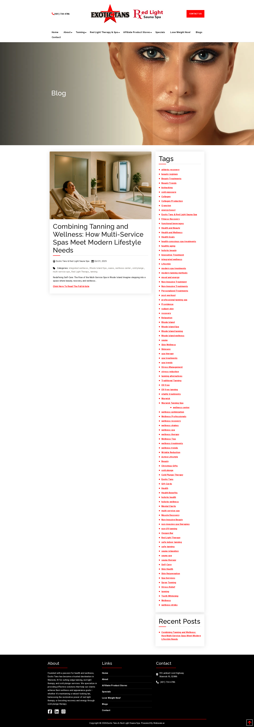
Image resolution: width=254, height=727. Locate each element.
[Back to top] (249, 722)
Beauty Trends (168, 183)
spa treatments (169, 358)
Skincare (166, 349)
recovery (166, 313)
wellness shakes (170, 425)
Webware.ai (158, 723)
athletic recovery (170, 169)
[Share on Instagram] (64, 712)
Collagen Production (172, 201)
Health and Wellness (171, 232)
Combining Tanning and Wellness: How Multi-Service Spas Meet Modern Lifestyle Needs (98, 238)
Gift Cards (166, 484)
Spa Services (168, 578)
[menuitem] (55, 32)
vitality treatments (171, 394)
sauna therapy (168, 560)
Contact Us (195, 14)
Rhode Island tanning (172, 331)
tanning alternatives (171, 376)
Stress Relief (168, 587)
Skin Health (167, 569)
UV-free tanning (169, 389)
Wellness (166, 600)
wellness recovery (171, 421)
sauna (111, 268)
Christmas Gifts (169, 466)
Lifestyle (166, 264)
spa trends (167, 362)
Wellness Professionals (173, 416)
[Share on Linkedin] (57, 712)
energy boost (168, 210)
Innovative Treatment (172, 255)
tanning (93, 271)
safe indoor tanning (171, 542)
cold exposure (168, 192)
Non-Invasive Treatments (174, 286)
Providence (167, 304)
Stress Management (172, 367)
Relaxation (166, 318)
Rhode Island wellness (172, 335)
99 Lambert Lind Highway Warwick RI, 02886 (171, 675)
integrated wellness (78, 268)
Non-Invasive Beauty (172, 519)
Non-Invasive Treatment (174, 282)
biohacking (167, 187)
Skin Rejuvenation (170, 573)
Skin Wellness (168, 344)
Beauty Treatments (171, 178)
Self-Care (166, 564)
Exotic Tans (167, 479)
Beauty (165, 461)
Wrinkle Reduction (170, 452)
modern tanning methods (174, 273)
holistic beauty (169, 250)
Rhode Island (168, 322)
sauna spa (166, 555)
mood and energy (170, 277)
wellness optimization (172, 412)
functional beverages (172, 223)
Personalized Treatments (174, 291)
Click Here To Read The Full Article (71, 286)
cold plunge (138, 268)
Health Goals (168, 237)
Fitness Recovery (170, 219)
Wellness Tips (168, 439)
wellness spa (168, 430)
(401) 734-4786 (61, 14)
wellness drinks (169, 605)
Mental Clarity (168, 506)
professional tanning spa (174, 300)
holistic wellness (170, 502)
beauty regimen (169, 174)
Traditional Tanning (171, 380)
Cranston (166, 205)
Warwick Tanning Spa (172, 403)
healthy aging (168, 246)
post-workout (168, 295)
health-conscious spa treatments (178, 241)
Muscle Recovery (170, 515)
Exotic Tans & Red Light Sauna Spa (179, 214)
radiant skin (167, 309)
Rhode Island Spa (98, 268)
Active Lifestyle (169, 457)
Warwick (165, 398)
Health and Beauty (170, 228)
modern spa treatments (173, 268)
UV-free (165, 385)
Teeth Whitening (169, 596)
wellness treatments (172, 443)
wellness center (123, 268)
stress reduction (170, 371)
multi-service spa (61, 271)
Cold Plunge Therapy (172, 475)
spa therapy (167, 353)
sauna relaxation (170, 551)
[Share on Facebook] (51, 712)
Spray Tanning (168, 582)
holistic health (168, 497)
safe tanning (167, 546)
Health (164, 488)
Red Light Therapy (80, 271)
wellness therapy (170, 434)
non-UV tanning (169, 528)
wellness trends (169, 448)
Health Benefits (169, 493)
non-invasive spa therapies (175, 524)
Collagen (166, 196)
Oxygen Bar (167, 533)
